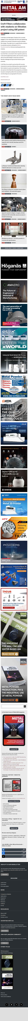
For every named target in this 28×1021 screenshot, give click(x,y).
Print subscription (5, 886)
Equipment (14, 146)
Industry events (4, 917)
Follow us (4, 943)
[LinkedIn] (2, 85)
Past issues (3, 884)
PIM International (5, 951)
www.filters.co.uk (4, 76)
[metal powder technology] (7, 981)
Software (20, 837)
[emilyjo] (7, 85)
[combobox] (14, 706)
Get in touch (4, 930)
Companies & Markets (20, 33)
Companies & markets (7, 835)
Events (15, 837)
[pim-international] (7, 963)
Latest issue (3, 882)
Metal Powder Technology (7, 953)
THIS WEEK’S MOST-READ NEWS (10, 96)
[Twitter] (4, 85)
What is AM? (4, 913)
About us (3, 992)
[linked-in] (21, 1004)
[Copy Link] (10, 85)
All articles (3, 915)
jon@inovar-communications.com (18, 798)
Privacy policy (4, 994)
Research (3, 34)
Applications (12, 33)
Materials (14, 242)
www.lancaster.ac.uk (5, 79)
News (2, 33)
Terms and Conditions (6, 996)
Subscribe (4, 874)
